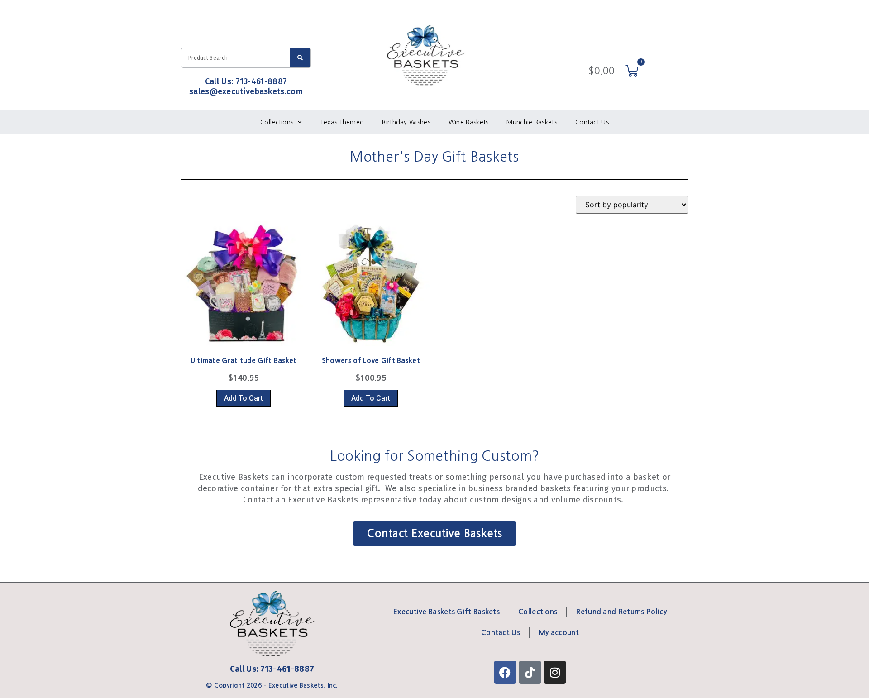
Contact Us (592, 122)
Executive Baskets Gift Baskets (446, 611)
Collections (276, 122)
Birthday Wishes (406, 122)
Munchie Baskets (531, 122)
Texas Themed (342, 122)
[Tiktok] (530, 672)
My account (559, 632)
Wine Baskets (469, 122)
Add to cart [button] (243, 398)
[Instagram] (555, 672)
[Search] (300, 57)
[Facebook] (505, 672)
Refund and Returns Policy (621, 611)
